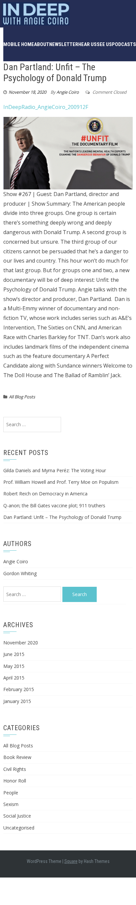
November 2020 (20, 642)
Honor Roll (14, 781)
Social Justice (17, 816)
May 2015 (13, 666)
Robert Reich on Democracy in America (45, 493)
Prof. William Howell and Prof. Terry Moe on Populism (61, 482)
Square (71, 861)
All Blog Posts (22, 397)
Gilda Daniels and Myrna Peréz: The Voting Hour (54, 470)
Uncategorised (18, 828)
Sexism (10, 804)
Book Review (17, 757)
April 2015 (13, 678)
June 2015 (13, 654)
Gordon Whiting (20, 573)
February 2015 (18, 689)
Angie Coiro (67, 92)
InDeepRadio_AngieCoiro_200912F (45, 107)
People (10, 792)
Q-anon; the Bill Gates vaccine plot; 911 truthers (54, 505)
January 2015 (17, 701)
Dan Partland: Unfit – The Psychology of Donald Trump (62, 517)
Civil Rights (14, 769)
